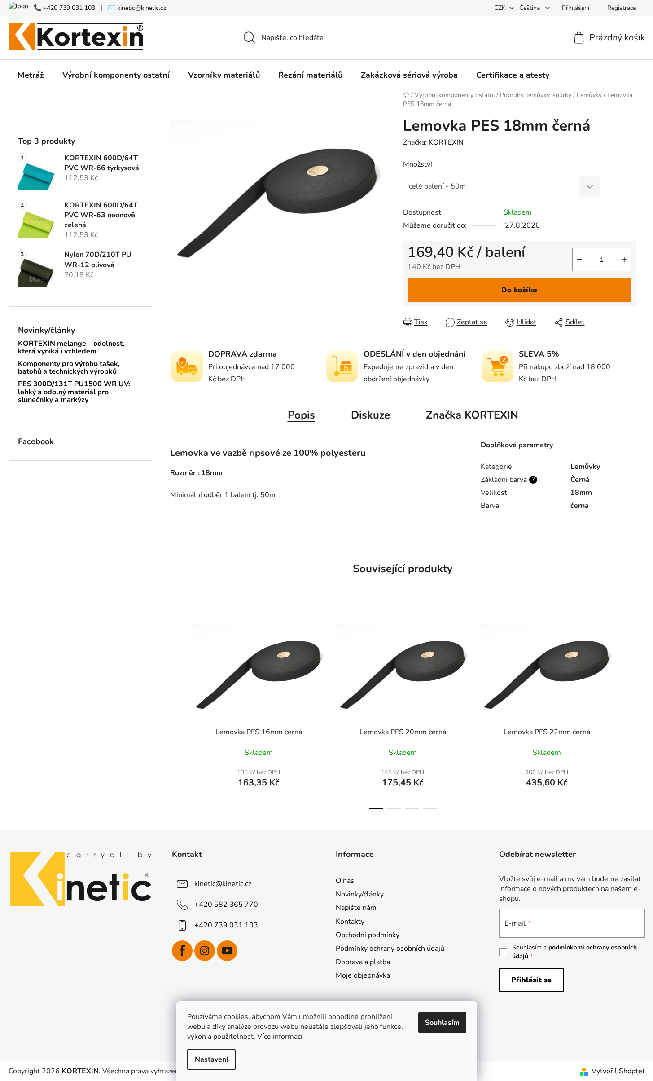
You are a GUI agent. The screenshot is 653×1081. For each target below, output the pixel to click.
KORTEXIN (446, 142)
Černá (580, 480)
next (629, 713)
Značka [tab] (472, 415)
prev (177, 713)
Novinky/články (360, 894)
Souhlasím (442, 1023)
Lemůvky (585, 467)
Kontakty (350, 922)
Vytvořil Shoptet (618, 1071)
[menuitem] (31, 75)
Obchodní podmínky (367, 935)
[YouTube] (227, 950)
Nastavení (211, 1059)
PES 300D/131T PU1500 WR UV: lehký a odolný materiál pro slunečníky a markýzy (74, 392)
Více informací (279, 1036)
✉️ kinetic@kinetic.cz (137, 8)
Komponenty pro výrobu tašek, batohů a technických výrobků (69, 368)
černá (579, 506)
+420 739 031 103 (226, 925)
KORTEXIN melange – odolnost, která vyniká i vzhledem (71, 348)
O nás (345, 881)
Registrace (621, 8)
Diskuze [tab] (370, 415)
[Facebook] (182, 950)
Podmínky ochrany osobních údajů (390, 948)
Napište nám (356, 908)
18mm (581, 493)
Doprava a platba (363, 962)
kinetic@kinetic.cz (222, 884)
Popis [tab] (301, 415)
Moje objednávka (363, 975)
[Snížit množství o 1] (579, 259)
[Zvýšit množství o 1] (624, 259)
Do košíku (519, 290)
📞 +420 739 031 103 (64, 8)
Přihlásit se (531, 980)
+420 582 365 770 (226, 904)
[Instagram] (204, 950)
